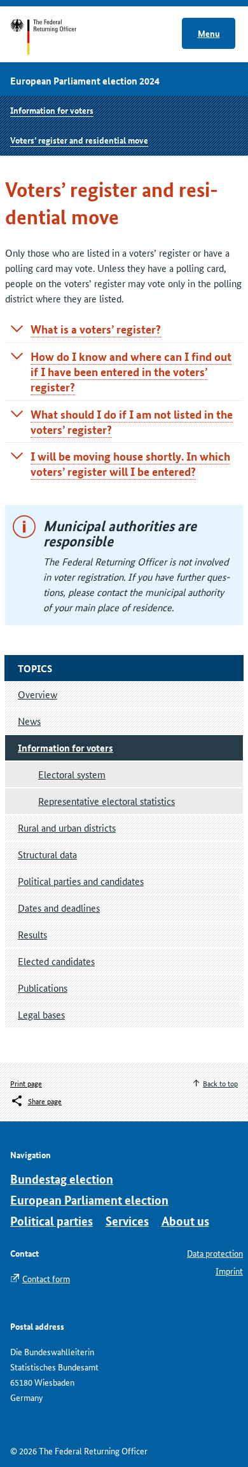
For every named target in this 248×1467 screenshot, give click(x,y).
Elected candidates (56, 961)
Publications (42, 987)
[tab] (124, 329)
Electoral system (72, 774)
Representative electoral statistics (106, 801)
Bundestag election (61, 1179)
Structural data (47, 854)
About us (185, 1221)
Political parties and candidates (81, 881)
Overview (37, 694)
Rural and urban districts (67, 827)
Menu (209, 33)
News (29, 720)
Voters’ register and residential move (79, 139)
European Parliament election (89, 1200)
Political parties (51, 1221)
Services (127, 1221)
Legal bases (41, 1014)
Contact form (46, 1278)
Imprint (229, 1270)
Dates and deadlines (59, 907)
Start (55, 37)
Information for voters (51, 110)
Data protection (215, 1253)
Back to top (220, 1083)
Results (32, 934)
